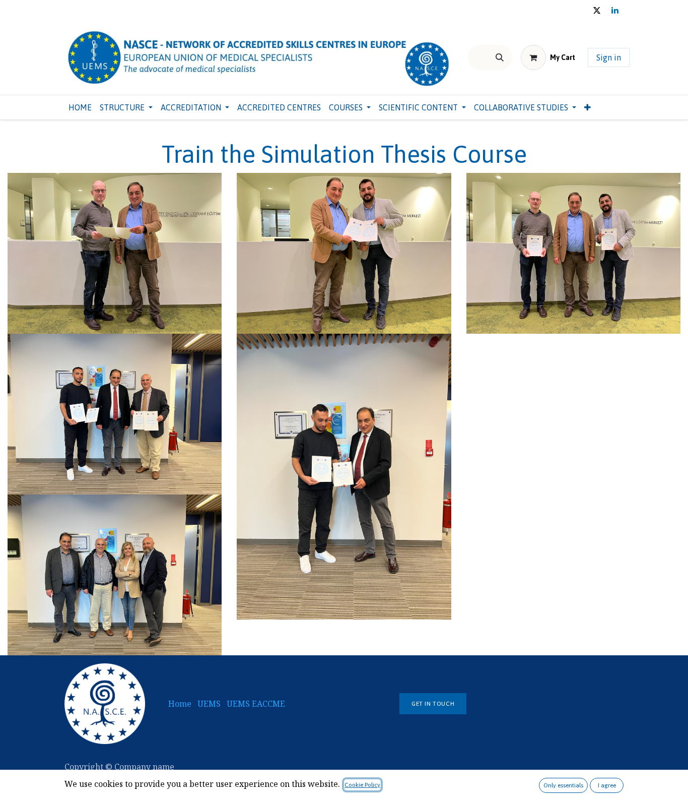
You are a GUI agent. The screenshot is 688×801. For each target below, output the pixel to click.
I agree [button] (607, 785)
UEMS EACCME (257, 703)
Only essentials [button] (563, 785)
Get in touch (432, 703)
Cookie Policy (362, 784)
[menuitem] (80, 107)
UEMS (209, 703)
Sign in (608, 57)
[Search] (499, 57)
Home (179, 703)
